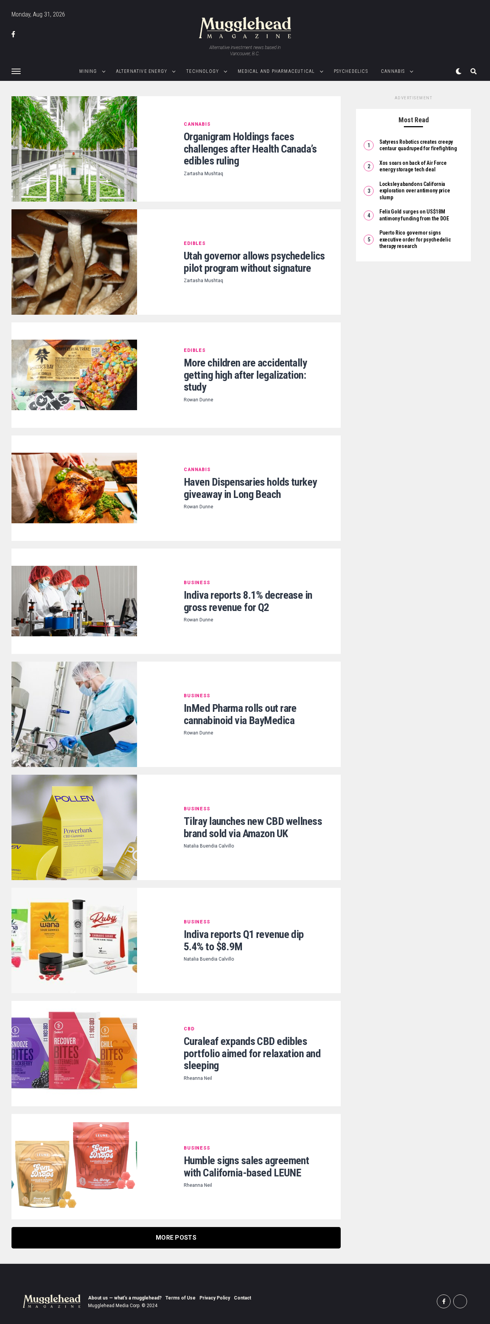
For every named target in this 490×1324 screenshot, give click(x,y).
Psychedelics (351, 71)
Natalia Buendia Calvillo (209, 846)
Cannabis (393, 71)
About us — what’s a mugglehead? (125, 1298)
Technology (202, 71)
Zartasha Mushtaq (203, 173)
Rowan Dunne (198, 399)
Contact (242, 1298)
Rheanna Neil (198, 1078)
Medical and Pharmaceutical (276, 71)
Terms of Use (180, 1298)
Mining (88, 71)
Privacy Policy (214, 1298)
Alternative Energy (142, 71)
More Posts (176, 1237)
